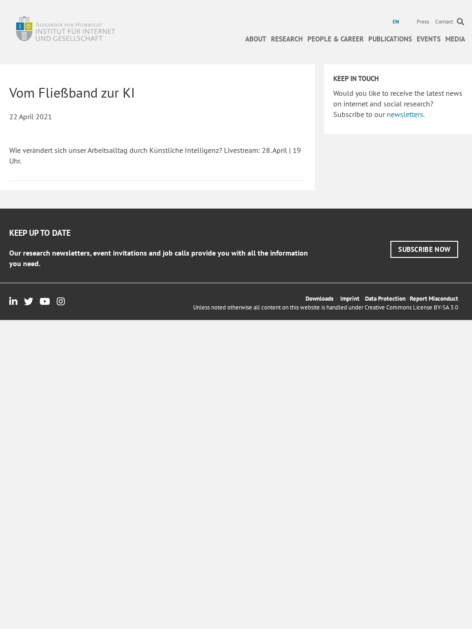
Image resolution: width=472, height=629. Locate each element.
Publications (390, 39)
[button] (424, 249)
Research (287, 39)
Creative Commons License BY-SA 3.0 (411, 307)
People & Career (335, 39)
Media (455, 39)
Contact (444, 21)
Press (423, 21)
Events (429, 39)
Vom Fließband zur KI (72, 92)
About (255, 39)
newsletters (405, 114)
